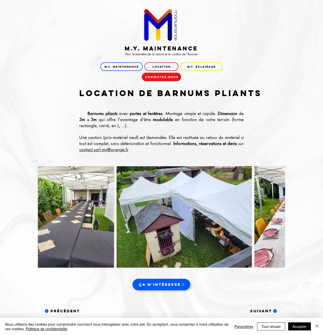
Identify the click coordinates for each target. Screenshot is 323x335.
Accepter (299, 326)
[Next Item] (276, 217)
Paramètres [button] (243, 326)
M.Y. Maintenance (161, 48)
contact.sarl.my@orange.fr (103, 149)
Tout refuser (271, 326)
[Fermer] (317, 326)
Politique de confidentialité (46, 328)
